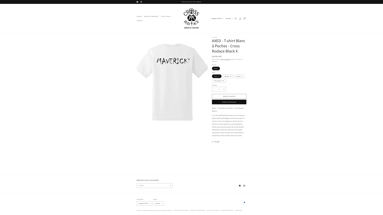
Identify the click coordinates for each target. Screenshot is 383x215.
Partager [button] (217, 142)
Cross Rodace (144, 210)
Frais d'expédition (225, 59)
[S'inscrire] (170, 185)
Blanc (216, 68)
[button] (166, 16)
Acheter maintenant (229, 102)
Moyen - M (228, 76)
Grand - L (239, 76)
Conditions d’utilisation (213, 210)
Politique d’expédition (227, 210)
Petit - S (216, 76)
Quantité (214, 85)
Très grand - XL (219, 81)
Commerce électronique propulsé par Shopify (160, 210)
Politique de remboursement (181, 210)
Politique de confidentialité (197, 210)
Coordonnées (238, 210)
